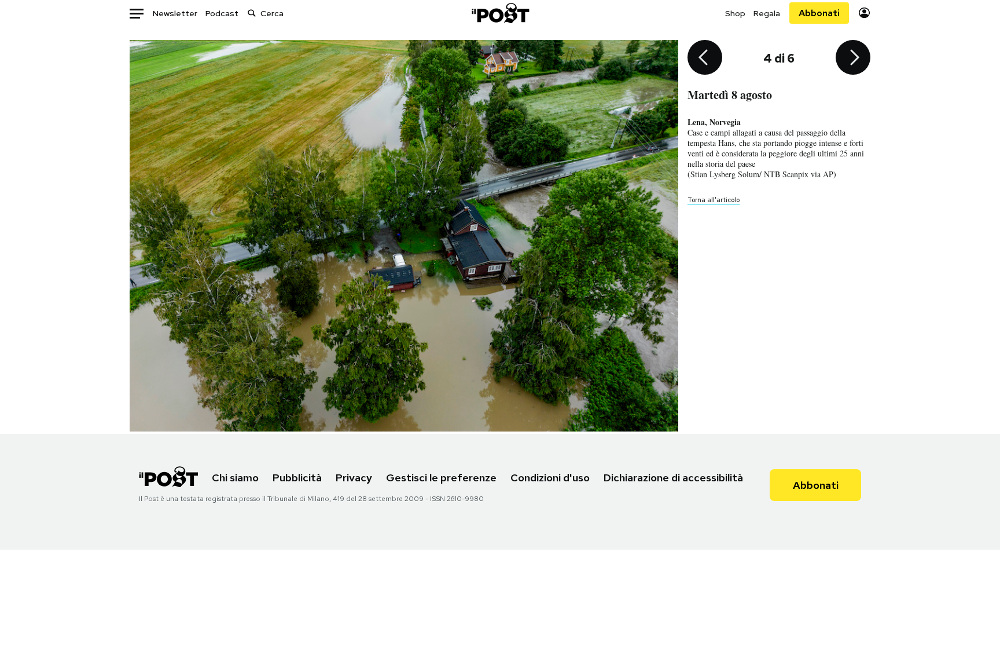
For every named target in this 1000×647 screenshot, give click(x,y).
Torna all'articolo (714, 200)
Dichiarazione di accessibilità (673, 477)
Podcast (221, 13)
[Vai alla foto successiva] (853, 58)
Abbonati (819, 13)
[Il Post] (500, 13)
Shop (735, 13)
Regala (766, 13)
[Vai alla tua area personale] (864, 13)
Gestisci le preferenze (441, 477)
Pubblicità (297, 477)
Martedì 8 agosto (730, 94)
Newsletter (175, 13)
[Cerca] (252, 13)
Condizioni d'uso (550, 477)
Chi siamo (235, 477)
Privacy (354, 477)
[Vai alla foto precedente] (705, 58)
